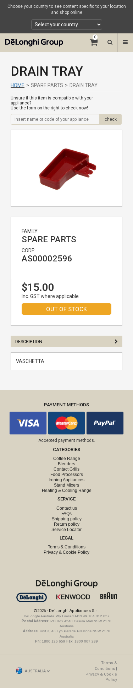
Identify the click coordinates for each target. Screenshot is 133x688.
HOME (17, 85)
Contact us (66, 508)
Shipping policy (67, 518)
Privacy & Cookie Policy (66, 552)
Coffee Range (66, 458)
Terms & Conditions (66, 547)
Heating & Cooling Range (67, 490)
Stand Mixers (66, 485)
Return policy (66, 524)
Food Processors (66, 474)
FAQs (66, 513)
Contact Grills (66, 469)
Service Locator (66, 529)
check (111, 119)
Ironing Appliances (66, 479)
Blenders (66, 463)
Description (28, 341)
